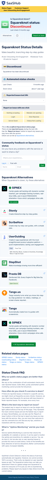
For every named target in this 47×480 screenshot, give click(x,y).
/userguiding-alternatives (11, 234)
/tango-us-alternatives (10, 290)
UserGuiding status (9, 360)
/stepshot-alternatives (10, 260)
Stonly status (20, 357)
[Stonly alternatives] (4, 211)
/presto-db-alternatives (10, 272)
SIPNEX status (7, 357)
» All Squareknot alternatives (23, 344)
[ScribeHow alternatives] (4, 223)
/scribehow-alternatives (10, 220)
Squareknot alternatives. (25, 135)
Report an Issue (38, 35)
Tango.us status (16, 362)
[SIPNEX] (4, 188)
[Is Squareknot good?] (17, 35)
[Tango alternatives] (4, 309)
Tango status (29, 362)
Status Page (12, 477)
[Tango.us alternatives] (4, 293)
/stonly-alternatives (9, 208)
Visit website (13, 202)
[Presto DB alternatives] (4, 274)
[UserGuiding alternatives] (4, 237)
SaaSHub (21, 477)
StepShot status (25, 360)
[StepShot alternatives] (4, 263)
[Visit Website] (44, 210)
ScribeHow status (35, 357)
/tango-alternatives (9, 306)
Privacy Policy (29, 477)
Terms (37, 477)
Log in (4, 163)
